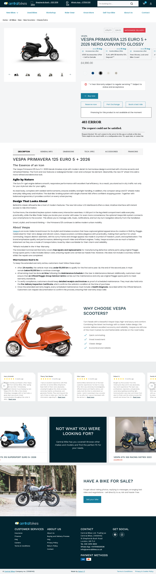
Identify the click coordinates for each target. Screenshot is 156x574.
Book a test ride (136, 104)
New (20, 20)
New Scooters (29, 20)
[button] (131, 4)
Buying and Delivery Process (58, 536)
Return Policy (52, 546)
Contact (50, 549)
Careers (18, 543)
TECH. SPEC (89, 151)
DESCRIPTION (24, 151)
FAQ (16, 539)
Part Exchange (113, 104)
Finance (18, 536)
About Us (50, 533)
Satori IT (81, 571)
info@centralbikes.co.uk (91, 549)
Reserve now (91, 104)
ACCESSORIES (111, 151)
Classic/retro (42, 20)
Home (5, 20)
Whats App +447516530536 (92, 547)
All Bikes (12, 20)
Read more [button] (12, 399)
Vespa (16, 231)
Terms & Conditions (22, 546)
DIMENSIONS (68, 151)
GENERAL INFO (46, 151)
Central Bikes (9, 571)
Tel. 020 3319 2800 (89, 544)
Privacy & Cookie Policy (144, 571)
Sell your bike (92, 499)
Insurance (18, 533)
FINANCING (133, 151)
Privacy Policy (52, 543)
